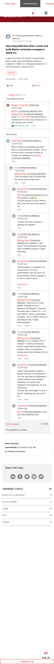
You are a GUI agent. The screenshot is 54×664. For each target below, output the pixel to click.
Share (37, 85)
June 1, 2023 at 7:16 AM (22, 41)
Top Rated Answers (15, 99)
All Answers (11, 134)
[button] (27, 661)
